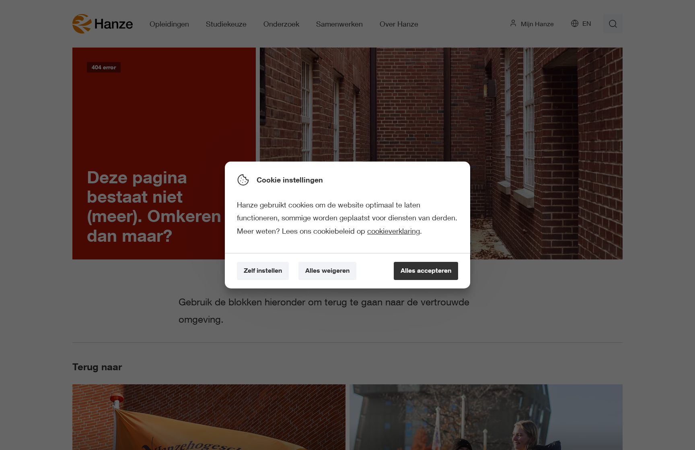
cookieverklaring (393, 230)
